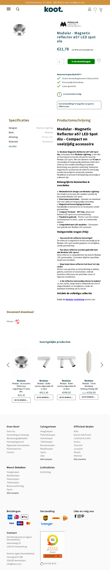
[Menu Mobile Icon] (8, 9)
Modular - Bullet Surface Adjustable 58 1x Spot (44, 386)
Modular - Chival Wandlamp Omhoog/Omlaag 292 (89, 386)
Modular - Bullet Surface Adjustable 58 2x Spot (66, 386)
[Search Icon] (36, 9)
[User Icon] (89, 9)
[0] (95, 9)
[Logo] (53, 8)
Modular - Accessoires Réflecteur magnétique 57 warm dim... (21, 387)
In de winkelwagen (22, 400)
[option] (19, 30)
